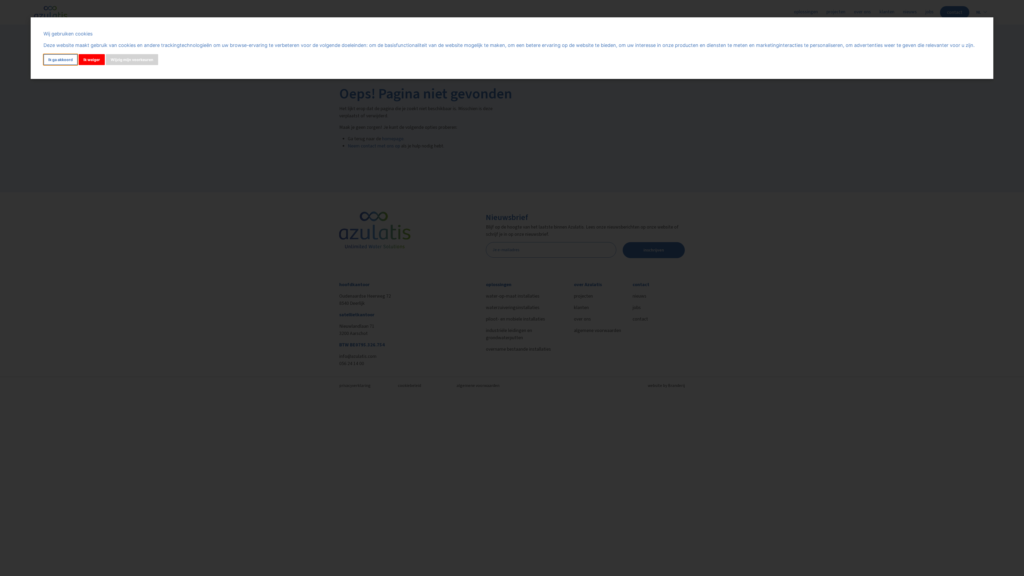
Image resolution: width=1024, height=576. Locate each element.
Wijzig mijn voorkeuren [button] (132, 59)
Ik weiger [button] (91, 59)
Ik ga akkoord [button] (60, 59)
